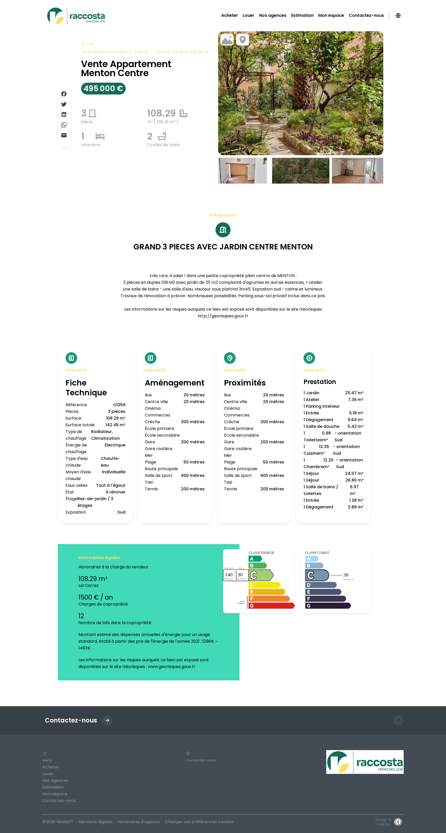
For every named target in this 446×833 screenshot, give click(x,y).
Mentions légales (95, 822)
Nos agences (55, 780)
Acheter (50, 767)
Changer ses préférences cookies (199, 822)
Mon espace (54, 794)
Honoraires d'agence (139, 822)
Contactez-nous (59, 801)
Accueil (87, 43)
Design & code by (384, 822)
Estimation (53, 787)
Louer (47, 774)
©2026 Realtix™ (57, 822)
